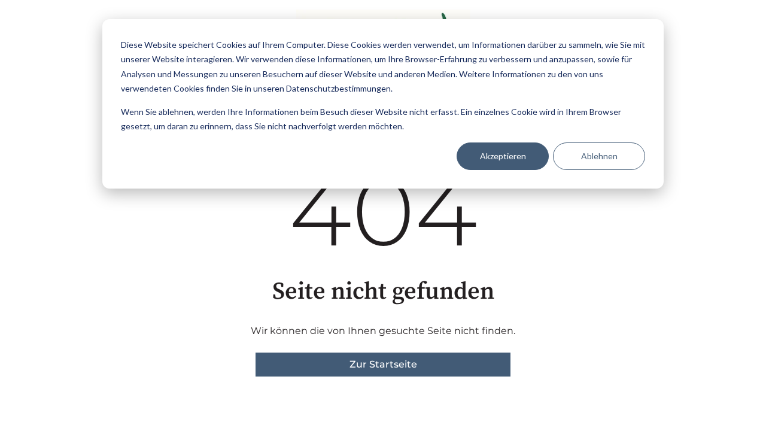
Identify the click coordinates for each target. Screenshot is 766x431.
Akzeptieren (503, 156)
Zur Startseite (383, 364)
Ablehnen (599, 156)
